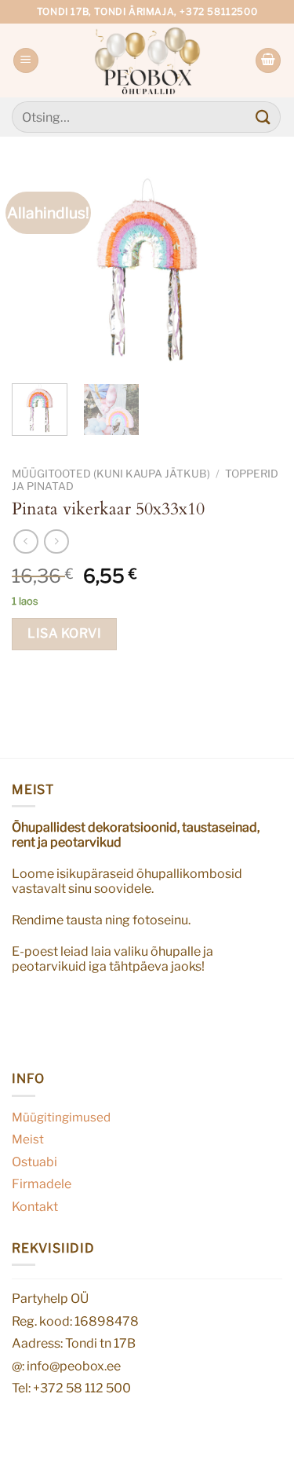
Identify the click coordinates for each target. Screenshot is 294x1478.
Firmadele (41, 1183)
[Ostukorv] (268, 61)
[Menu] (25, 61)
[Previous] (37, 270)
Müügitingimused (61, 1117)
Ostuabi (34, 1161)
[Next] (257, 270)
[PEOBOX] (147, 60)
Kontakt (35, 1206)
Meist (28, 1139)
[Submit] (263, 116)
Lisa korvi (64, 633)
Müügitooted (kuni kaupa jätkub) (111, 473)
